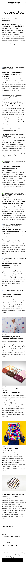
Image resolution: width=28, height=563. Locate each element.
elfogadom (12, 560)
